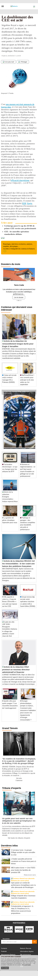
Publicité (4, 950)
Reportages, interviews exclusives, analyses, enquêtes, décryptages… (19, 246)
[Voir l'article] (34, 391)
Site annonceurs (25, 954)
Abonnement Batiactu (8, 954)
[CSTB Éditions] (29, 928)
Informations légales (27, 950)
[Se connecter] (34, 6)
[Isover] (19, 928)
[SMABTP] (8, 928)
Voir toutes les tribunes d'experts (19, 837)
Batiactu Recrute (25, 947)
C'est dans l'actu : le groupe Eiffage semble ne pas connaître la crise (15, 390)
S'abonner (19, 780)
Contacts (4, 947)
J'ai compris (5, 968)
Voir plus (19, 777)
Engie (29, 203)
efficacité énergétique (20, 180)
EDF (24, 203)
